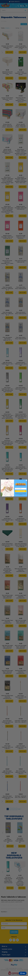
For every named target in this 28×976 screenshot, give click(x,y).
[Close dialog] (26, 480)
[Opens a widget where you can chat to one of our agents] (23, 973)
